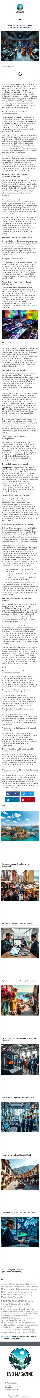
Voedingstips (26, 1332)
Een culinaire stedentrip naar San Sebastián (17, 923)
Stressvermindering (24, 1329)
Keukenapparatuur (6, 1313)
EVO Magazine (11, 1383)
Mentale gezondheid (8, 1315)
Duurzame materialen (26, 1292)
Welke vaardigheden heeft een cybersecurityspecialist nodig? (12, 1271)
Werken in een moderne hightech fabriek (16, 1155)
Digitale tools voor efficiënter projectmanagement (19, 981)
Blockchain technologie (20, 1284)
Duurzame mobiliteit (10, 1294)
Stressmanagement (7, 1330)
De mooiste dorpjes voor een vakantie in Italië (18, 1212)
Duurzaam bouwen (32, 1286)
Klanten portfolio (11, 1389)
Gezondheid (6, 1307)
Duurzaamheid (9, 1289)
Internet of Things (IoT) (20, 1311)
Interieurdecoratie (10, 1309)
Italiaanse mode (32, 1311)
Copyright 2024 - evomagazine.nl (20, 1396)
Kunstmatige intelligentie (30, 1313)
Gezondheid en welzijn (17, 1307)
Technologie (5, 1336)
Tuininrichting (18, 1332)
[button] (20, 19)
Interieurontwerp (6, 1311)
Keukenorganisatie (16, 1313)
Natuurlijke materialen (17, 1320)
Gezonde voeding (21, 1304)
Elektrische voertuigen (26, 1295)
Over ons (8, 1387)
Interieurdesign (27, 1309)
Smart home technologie (20, 1327)
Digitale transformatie (14, 1286)
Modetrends (4, 1320)
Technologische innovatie (7, 1332)
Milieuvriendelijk (21, 1315)
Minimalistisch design (19, 1318)
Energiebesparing (13, 1300)
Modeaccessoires (31, 1318)
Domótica (23, 1286)
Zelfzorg (33, 1332)
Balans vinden (5, 1284)
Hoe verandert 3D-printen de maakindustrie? (18, 1097)
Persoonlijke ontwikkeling (14, 1325)
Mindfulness (7, 1317)
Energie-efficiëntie (12, 1297)
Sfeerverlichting (27, 1325)
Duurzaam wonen (27, 1289)
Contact (8, 1385)
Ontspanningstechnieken (13, 1322)
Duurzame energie (10, 1291)
